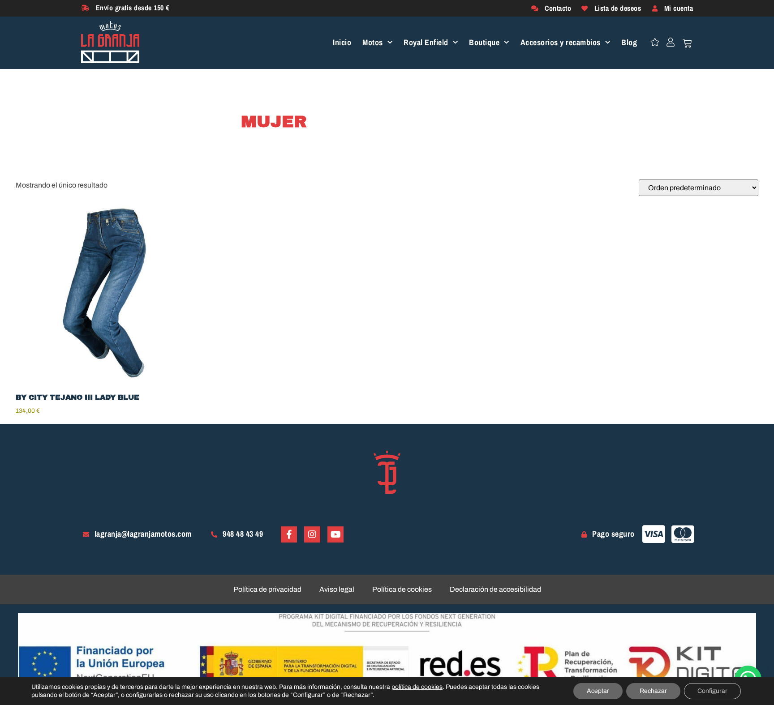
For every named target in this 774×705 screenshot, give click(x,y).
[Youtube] (335, 534)
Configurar (712, 691)
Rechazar (653, 691)
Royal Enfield (426, 43)
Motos (372, 43)
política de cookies (417, 687)
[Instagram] (312, 534)
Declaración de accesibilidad (495, 589)
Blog (629, 43)
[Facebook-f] (289, 534)
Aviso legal (336, 589)
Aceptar (598, 691)
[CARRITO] (687, 43)
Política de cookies (402, 589)
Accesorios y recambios (560, 43)
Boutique (484, 43)
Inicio (342, 43)
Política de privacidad (267, 589)
